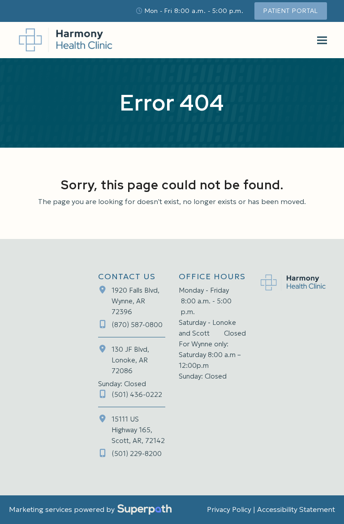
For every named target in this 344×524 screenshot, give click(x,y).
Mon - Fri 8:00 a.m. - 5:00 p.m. (194, 11)
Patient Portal (290, 11)
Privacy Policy (229, 509)
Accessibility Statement (296, 509)
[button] (322, 40)
